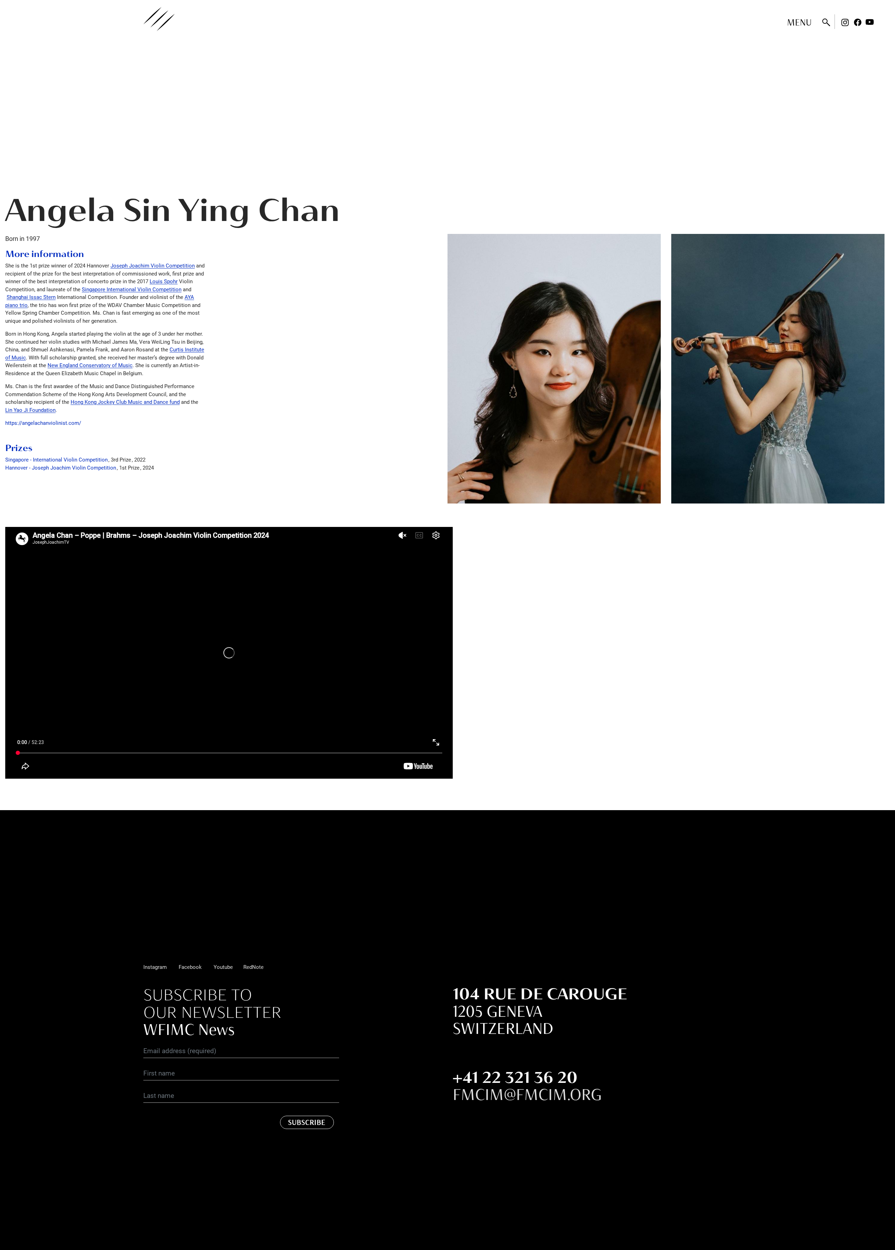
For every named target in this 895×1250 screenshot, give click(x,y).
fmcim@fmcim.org (527, 1094)
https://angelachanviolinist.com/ (43, 422)
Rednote (882, 22)
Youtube (870, 22)
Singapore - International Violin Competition (56, 459)
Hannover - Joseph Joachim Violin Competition (60, 467)
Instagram (845, 22)
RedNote (253, 966)
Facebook (857, 22)
